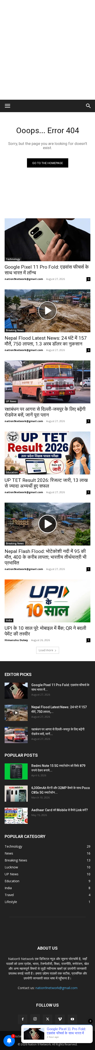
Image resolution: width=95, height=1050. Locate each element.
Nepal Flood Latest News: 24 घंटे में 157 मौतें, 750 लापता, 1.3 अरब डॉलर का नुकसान (46, 341)
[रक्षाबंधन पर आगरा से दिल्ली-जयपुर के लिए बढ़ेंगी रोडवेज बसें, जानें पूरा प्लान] (47, 381)
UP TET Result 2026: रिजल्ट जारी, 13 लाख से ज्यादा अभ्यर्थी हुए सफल (46, 483)
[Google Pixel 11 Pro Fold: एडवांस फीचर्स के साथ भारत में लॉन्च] (47, 239)
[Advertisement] (47, 49)
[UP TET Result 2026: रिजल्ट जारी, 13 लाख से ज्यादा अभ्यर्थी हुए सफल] (47, 453)
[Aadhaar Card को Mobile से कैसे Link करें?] (16, 816)
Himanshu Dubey (16, 640)
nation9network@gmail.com (24, 279)
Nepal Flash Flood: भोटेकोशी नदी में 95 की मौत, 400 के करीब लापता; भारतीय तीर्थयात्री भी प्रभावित (45, 557)
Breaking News (15, 330)
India (9, 620)
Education (12, 472)
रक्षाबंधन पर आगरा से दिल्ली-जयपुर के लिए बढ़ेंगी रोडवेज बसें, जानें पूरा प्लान (45, 412)
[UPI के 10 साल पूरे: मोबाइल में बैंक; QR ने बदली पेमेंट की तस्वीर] (47, 600)
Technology (13, 259)
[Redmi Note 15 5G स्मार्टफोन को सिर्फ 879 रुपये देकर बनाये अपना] (16, 771)
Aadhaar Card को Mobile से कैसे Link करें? (59, 810)
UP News (11, 401)
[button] (7, 106)
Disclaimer (20, 1036)
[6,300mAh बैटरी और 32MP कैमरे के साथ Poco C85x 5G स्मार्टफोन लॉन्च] (16, 794)
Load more (46, 650)
